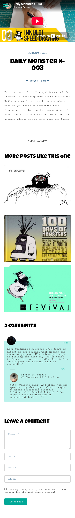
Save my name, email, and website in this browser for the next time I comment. (35, 490)
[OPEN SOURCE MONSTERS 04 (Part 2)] (37, 189)
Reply (65, 343)
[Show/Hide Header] (5, 5)
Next (44, 80)
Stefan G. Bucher (33, 374)
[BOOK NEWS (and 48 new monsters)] (37, 239)
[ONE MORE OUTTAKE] (37, 290)
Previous (33, 80)
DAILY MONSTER (37, 141)
